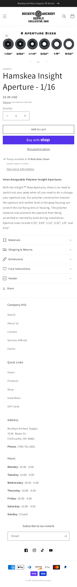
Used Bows (14, 398)
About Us (13, 323)
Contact (12, 331)
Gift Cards (13, 406)
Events (11, 348)
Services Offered (17, 340)
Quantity (7, 108)
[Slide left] (30, 62)
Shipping (7, 102)
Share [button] (10, 288)
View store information (20, 169)
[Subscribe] (65, 536)
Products (13, 380)
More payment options (38, 149)
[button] (5, 16)
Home (11, 372)
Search (11, 314)
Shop (10, 389)
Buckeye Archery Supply (41, 580)
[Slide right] (47, 62)
